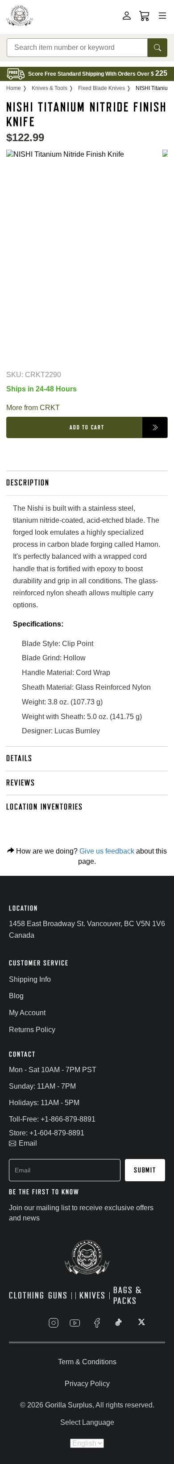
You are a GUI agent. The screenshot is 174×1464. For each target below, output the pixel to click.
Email (28, 1143)
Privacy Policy (87, 1383)
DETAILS (19, 758)
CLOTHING (27, 1295)
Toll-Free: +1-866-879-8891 (52, 1119)
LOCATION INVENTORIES (44, 806)
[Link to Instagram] (53, 1323)
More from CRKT (33, 407)
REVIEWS (20, 782)
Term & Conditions (87, 1362)
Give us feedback (106, 851)
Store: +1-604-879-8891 (46, 1133)
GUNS (58, 1295)
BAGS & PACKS (127, 1295)
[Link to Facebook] (96, 1323)
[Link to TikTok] (118, 1323)
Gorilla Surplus (68, 1405)
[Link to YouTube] (75, 1323)
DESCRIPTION (28, 482)
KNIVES (92, 1295)
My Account (27, 1013)
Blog (16, 996)
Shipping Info (30, 979)
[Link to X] (140, 1323)
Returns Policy (32, 1029)
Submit (145, 1170)
